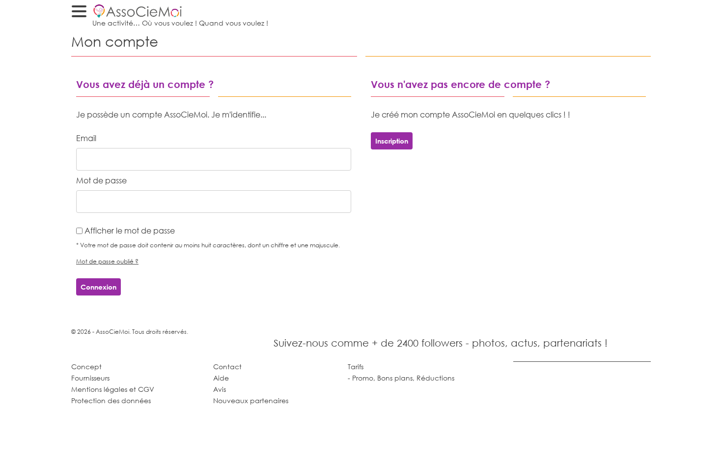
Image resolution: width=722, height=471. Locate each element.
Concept (86, 366)
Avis (219, 389)
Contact (227, 366)
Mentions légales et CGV (112, 389)
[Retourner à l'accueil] (626, 11)
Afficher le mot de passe (129, 231)
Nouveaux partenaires (250, 400)
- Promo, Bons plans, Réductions (401, 378)
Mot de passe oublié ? (107, 261)
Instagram (641, 341)
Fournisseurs (90, 378)
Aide (221, 378)
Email (86, 138)
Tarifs (355, 366)
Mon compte (644, 11)
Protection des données (111, 400)
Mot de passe (101, 180)
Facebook (619, 341)
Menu (81, 12)
